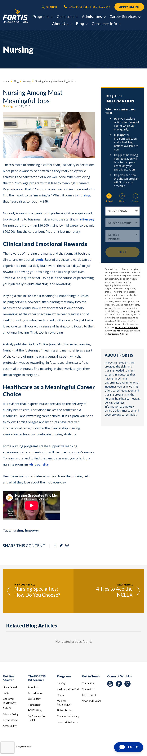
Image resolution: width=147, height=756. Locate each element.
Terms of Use (10, 719)
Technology (34, 704)
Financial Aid (10, 687)
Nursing (8, 106)
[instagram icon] (127, 684)
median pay (85, 219)
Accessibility (10, 725)
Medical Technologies (64, 702)
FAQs (6, 693)
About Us (33, 687)
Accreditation (35, 693)
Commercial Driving (68, 716)
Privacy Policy (10, 714)
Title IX (7, 708)
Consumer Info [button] (105, 23)
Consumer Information (9, 700)
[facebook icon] (119, 684)
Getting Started (9, 678)
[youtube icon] (110, 684)
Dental (60, 694)
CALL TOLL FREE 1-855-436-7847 (89, 6)
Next (122, 252)
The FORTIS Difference (37, 678)
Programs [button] (41, 16)
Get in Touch (91, 676)
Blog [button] (80, 23)
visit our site (39, 464)
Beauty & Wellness (67, 722)
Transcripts (88, 689)
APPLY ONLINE (129, 7)
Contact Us (88, 683)
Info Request (89, 694)
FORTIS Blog (35, 710)
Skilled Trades (65, 710)
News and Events (91, 700)
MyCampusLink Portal (36, 718)
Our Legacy (34, 698)
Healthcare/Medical (68, 689)
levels (38, 259)
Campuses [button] (66, 16)
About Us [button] (60, 23)
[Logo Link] (15, 16)
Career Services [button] (123, 16)
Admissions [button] (92, 16)
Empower (32, 530)
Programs (64, 676)
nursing (84, 195)
